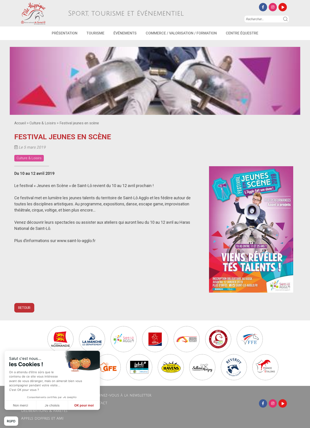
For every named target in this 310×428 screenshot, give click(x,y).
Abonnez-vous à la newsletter (120, 395)
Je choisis (52, 405)
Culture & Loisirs (43, 123)
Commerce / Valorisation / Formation (181, 33)
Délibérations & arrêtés (44, 411)
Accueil (20, 123)
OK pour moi (84, 405)
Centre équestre (242, 33)
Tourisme (95, 33)
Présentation (64, 33)
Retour (24, 308)
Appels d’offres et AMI (42, 418)
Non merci (20, 405)
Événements (125, 33)
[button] (11, 421)
